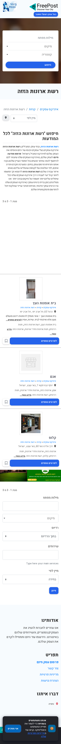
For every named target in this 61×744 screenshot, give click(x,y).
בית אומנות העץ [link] (44, 303)
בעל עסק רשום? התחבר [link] (45, 14)
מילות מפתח (50, 497)
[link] (43, 7)
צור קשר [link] (53, 668)
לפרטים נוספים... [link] (14, 319)
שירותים (53, 546)
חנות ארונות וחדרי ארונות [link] (36, 329)
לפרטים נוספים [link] (49, 341)
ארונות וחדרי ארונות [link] (29, 390)
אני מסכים (13, 728)
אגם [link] (53, 376)
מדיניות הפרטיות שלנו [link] (37, 734)
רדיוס (55, 527)
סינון (54, 590)
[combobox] (30, 46)
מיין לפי (53, 571)
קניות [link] (32, 109)
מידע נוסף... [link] (25, 395)
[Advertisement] (30, 240)
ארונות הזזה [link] (18, 329)
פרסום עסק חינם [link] (47, 662)
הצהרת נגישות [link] (49, 680)
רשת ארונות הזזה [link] (27, 307)
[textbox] (30, 46)
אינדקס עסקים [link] (49, 109)
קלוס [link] (52, 437)
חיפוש (48, 65)
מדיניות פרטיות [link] (49, 674)
